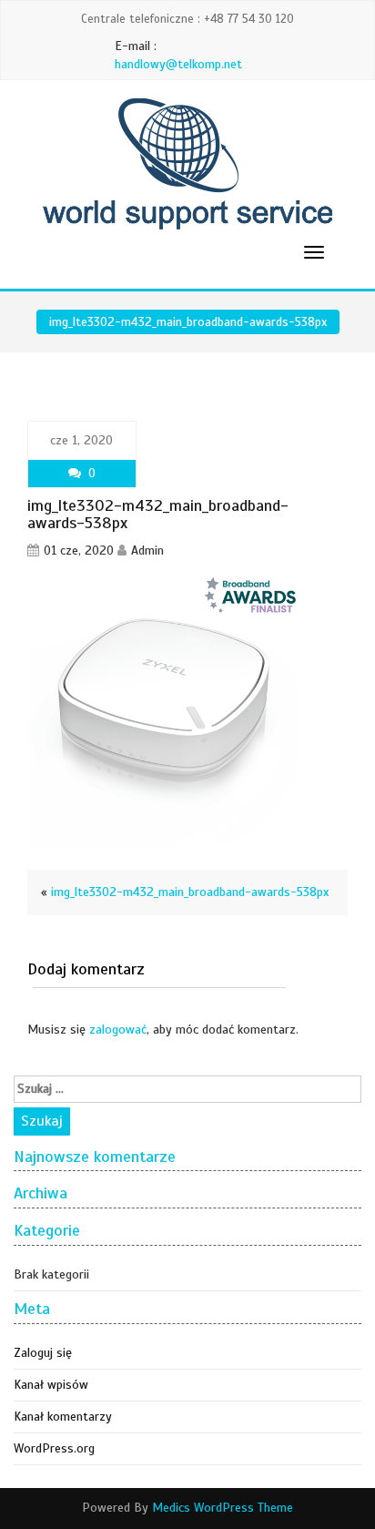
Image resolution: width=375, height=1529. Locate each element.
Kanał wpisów (51, 1384)
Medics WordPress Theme (222, 1507)
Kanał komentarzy (63, 1416)
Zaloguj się (43, 1353)
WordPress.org (54, 1448)
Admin (147, 550)
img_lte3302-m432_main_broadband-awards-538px (190, 892)
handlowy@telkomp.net (178, 64)
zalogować (118, 1029)
